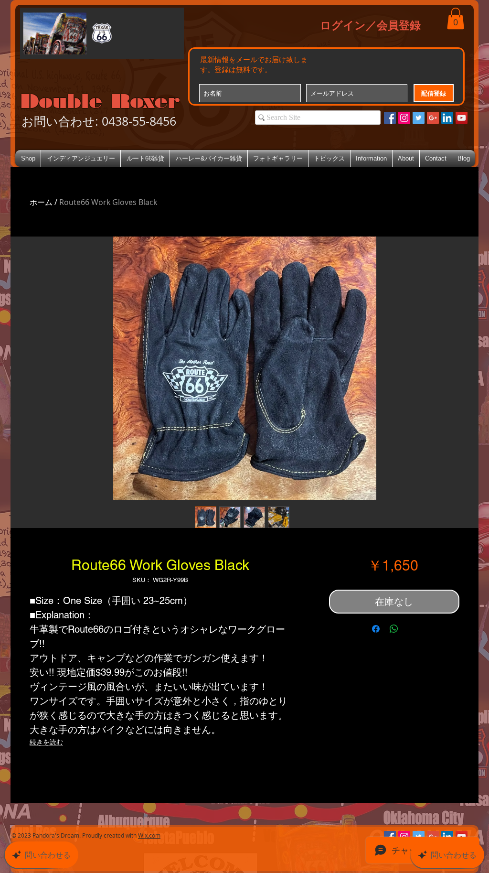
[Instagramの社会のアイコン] (404, 118)
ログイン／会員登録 (370, 24)
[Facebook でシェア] (376, 629)
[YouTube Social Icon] (462, 118)
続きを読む (46, 742)
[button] (455, 18)
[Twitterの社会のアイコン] (419, 118)
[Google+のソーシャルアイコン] (433, 118)
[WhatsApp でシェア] (394, 629)
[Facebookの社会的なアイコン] (390, 118)
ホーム (41, 202)
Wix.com (149, 835)
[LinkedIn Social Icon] (447, 118)
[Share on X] (412, 629)
